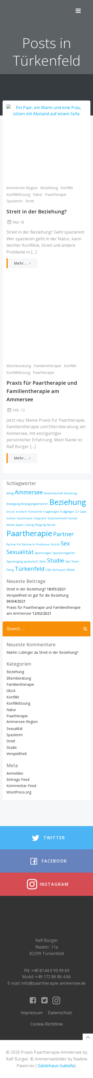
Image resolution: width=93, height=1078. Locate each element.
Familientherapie (47, 365)
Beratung (70, 493)
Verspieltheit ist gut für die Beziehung (37, 595)
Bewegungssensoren (34, 504)
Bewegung (13, 504)
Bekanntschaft (53, 493)
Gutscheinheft (57, 518)
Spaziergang (14, 561)
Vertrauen (59, 570)
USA (48, 570)
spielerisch (31, 561)
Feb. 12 (19, 409)
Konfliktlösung (18, 194)
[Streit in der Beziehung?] (46, 142)
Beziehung (49, 187)
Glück (11, 690)
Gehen (11, 518)
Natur (37, 194)
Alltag (10, 493)
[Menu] (78, 10)
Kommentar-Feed (21, 785)
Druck (10, 511)
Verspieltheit (16, 753)
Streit (29, 200)
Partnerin (28, 544)
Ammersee (29, 492)
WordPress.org (18, 792)
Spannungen (43, 553)
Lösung (29, 525)
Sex (65, 543)
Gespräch (40, 518)
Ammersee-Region (22, 187)
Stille (42, 561)
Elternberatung (18, 365)
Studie (55, 560)
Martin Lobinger (19, 652)
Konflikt (66, 187)
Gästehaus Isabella (56, 1065)
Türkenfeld (29, 568)
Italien (10, 525)
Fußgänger (67, 511)
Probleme (43, 544)
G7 (77, 511)
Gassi (83, 511)
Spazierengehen (64, 553)
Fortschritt (35, 511)
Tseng (10, 570)
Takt (68, 561)
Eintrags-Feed (17, 779)
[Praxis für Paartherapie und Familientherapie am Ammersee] (46, 321)
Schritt (55, 544)
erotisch (21, 511)
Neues (51, 525)
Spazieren (14, 200)
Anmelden (14, 773)
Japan (20, 525)
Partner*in (13, 544)
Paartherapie (55, 194)
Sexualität (20, 552)
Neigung (40, 525)
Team (75, 561)
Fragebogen (51, 511)
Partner (63, 534)
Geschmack (25, 518)
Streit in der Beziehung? (26, 589)
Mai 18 (18, 222)
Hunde (72, 518)
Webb (71, 570)
